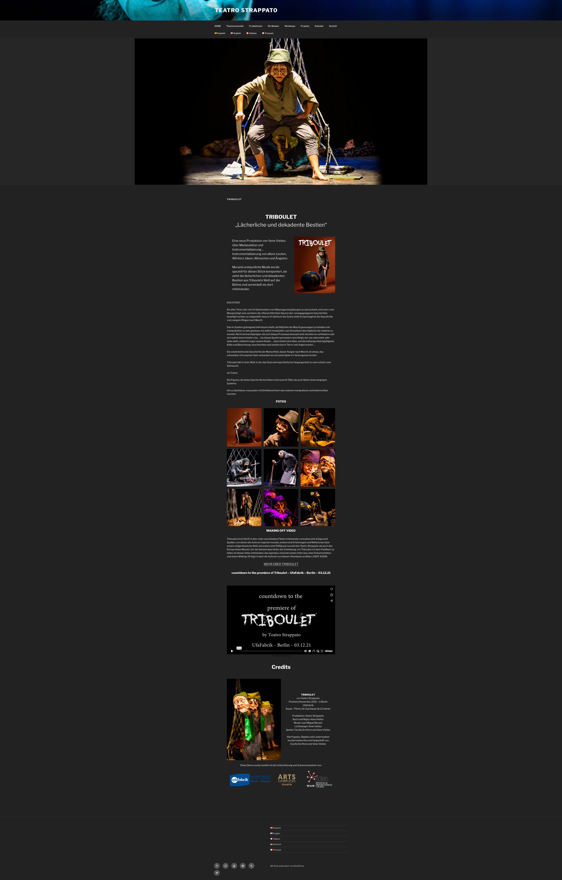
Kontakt (333, 26)
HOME (218, 26)
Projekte (305, 26)
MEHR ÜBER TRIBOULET (281, 564)
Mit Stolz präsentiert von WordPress (287, 866)
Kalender (319, 26)
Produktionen (255, 26)
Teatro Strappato (246, 10)
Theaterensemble (235, 26)
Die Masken (273, 26)
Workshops (290, 26)
